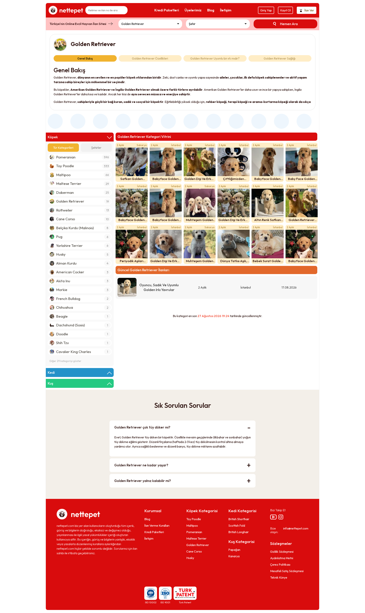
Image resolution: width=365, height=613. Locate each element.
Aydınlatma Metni (281, 558)
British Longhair (238, 532)
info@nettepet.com (295, 528)
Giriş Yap (266, 10)
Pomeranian (194, 532)
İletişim (148, 538)
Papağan (234, 550)
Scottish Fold (236, 525)
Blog (147, 519)
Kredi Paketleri (154, 532)
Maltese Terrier (196, 538)
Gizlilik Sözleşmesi (282, 551)
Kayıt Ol (285, 10)
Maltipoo (192, 525)
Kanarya (234, 556)
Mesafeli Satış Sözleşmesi (287, 571)
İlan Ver (309, 10)
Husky (190, 558)
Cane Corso (194, 551)
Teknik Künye (278, 577)
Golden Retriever (197, 545)
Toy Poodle (193, 519)
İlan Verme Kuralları (156, 525)
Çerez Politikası (280, 564)
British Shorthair (238, 519)
